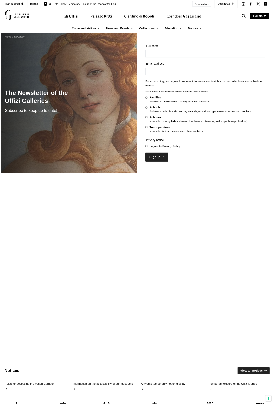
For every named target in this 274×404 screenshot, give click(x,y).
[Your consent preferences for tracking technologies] (268, 398)
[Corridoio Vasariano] (184, 16)
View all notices (251, 370)
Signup (154, 157)
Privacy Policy (171, 146)
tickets (258, 16)
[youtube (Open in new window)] (265, 4)
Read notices (202, 4)
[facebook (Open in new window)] (250, 4)
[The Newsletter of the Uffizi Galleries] (17, 16)
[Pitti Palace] (101, 16)
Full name (152, 45)
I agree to (165, 146)
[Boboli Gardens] (139, 16)
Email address (155, 63)
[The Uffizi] (71, 16)
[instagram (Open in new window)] (243, 4)
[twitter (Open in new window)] (258, 4)
